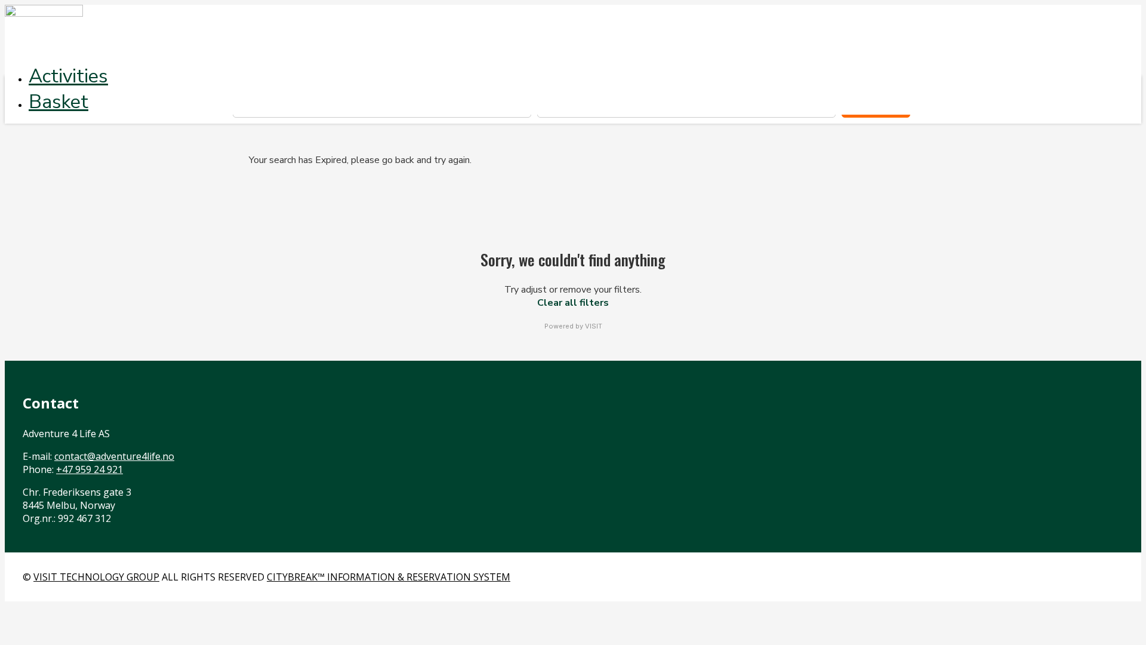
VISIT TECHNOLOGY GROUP (96, 576)
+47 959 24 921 (89, 469)
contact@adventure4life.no (114, 456)
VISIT (593, 326)
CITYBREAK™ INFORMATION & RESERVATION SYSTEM (388, 576)
